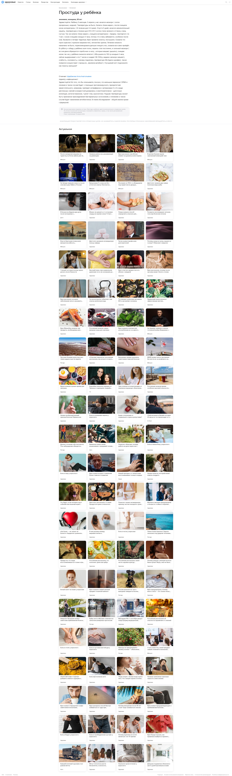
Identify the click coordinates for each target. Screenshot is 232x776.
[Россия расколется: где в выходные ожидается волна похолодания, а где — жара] (130, 583)
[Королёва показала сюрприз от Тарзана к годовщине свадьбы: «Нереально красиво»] (101, 380)
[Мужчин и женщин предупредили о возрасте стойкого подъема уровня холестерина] (159, 496)
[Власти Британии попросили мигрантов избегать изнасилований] (72, 235)
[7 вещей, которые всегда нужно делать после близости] (72, 264)
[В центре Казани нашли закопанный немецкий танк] (159, 147)
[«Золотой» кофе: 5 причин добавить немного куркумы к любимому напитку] (72, 670)
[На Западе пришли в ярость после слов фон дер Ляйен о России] (72, 176)
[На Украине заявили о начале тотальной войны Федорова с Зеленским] (159, 322)
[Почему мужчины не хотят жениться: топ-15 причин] (130, 728)
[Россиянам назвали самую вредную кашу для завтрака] (101, 322)
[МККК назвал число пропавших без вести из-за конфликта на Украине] (159, 351)
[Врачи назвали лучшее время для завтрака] (72, 380)
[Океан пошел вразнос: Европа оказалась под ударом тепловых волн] (159, 525)
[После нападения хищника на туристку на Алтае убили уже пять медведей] (72, 147)
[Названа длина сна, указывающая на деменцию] (101, 147)
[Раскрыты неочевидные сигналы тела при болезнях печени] (159, 206)
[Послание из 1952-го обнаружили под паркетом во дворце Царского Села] (130, 176)
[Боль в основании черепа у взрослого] (101, 409)
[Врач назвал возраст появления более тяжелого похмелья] (101, 467)
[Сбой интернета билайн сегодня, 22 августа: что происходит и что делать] (159, 409)
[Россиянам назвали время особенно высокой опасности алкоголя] (159, 380)
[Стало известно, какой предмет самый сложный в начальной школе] (159, 641)
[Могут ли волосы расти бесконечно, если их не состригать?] (101, 757)
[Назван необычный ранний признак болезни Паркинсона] (72, 409)
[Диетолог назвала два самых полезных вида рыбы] (159, 176)
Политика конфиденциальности (220, 774)
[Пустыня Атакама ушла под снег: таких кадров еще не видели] (72, 351)
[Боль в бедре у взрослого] (72, 728)
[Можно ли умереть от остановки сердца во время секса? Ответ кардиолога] (101, 206)
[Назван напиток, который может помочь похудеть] (159, 467)
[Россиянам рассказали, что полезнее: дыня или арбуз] (101, 554)
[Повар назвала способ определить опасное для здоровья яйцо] (130, 206)
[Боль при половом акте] (101, 670)
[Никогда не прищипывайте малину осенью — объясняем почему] (130, 641)
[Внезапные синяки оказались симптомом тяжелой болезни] (130, 351)
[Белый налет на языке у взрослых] (72, 583)
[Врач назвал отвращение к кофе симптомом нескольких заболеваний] (72, 699)
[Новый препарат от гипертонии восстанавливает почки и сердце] (130, 467)
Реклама (15, 774)
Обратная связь (189, 774)
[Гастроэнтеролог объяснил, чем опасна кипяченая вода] (101, 293)
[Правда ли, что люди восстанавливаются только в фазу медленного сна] (72, 554)
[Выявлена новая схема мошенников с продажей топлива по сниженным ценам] (101, 438)
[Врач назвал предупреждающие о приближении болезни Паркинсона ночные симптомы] (159, 699)
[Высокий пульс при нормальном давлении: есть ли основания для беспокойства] (101, 264)
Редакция (160, 774)
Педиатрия (72, 7)
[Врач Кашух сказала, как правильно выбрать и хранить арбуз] (159, 728)
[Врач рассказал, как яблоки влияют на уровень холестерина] (130, 147)
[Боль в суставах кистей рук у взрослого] (101, 641)
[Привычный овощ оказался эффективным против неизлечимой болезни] (159, 293)
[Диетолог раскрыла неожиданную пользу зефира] (101, 235)
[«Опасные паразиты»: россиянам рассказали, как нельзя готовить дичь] (101, 351)
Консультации (63, 7)
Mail (3, 774)
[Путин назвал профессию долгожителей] (130, 235)
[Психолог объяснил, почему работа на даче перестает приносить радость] (130, 438)
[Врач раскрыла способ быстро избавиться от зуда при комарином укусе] (101, 699)
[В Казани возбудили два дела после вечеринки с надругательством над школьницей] (72, 206)
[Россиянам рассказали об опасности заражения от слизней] (159, 612)
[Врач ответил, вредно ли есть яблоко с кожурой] (130, 264)
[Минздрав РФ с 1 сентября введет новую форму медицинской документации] (130, 612)
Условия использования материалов (174, 774)
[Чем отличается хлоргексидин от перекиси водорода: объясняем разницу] (130, 380)
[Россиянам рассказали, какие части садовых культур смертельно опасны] (130, 554)
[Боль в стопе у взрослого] (72, 641)
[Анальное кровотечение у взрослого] (130, 757)
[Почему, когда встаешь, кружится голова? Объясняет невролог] (159, 235)
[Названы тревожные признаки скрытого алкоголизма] (159, 670)
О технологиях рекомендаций (203, 774)
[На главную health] (10, 2)
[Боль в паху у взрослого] (72, 467)
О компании (8, 774)
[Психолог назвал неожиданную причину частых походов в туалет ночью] (130, 496)
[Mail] (2, 2)
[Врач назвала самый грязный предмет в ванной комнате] (101, 583)
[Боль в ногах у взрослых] (130, 525)
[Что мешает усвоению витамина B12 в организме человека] (130, 293)
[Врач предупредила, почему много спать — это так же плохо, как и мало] (159, 583)
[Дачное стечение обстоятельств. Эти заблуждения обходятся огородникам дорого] (72, 438)
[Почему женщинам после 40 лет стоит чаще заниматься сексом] (130, 699)
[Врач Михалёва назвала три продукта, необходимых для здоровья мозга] (72, 322)
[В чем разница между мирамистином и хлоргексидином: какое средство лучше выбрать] (101, 525)
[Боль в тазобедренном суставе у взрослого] (101, 728)
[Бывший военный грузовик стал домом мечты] (72, 757)
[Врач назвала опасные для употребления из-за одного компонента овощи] (130, 322)
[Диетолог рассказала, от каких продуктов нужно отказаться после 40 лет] (101, 496)
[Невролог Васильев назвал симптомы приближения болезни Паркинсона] (72, 612)
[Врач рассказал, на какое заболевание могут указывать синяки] (72, 293)
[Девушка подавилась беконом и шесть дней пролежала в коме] (159, 757)
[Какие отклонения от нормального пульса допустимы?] (130, 409)
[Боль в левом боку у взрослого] (159, 438)
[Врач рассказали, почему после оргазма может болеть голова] (159, 264)
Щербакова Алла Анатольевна (79, 76)
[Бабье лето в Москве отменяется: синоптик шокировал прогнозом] (101, 612)
